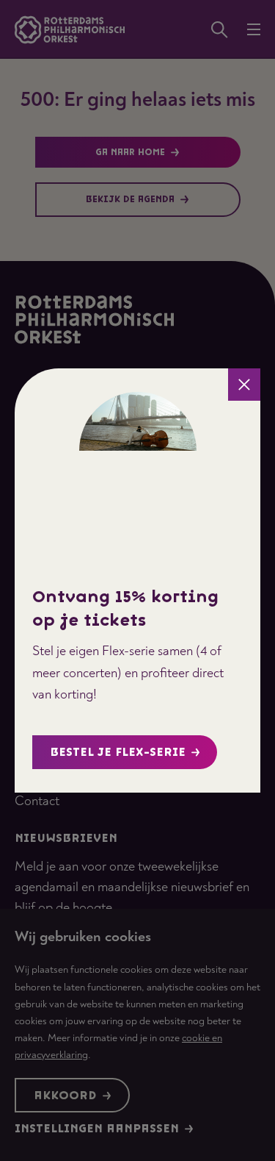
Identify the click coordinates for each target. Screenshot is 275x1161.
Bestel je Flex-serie (118, 752)
